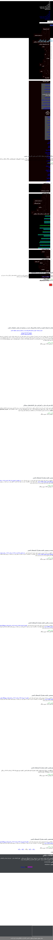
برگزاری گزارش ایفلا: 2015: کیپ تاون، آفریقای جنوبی (38, 156)
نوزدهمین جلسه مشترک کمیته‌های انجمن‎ (42, 767)
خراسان (48, 120)
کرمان (49, 129)
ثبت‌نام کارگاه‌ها (47, 9)
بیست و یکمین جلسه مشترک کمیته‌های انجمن (40, 622)
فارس (49, 125)
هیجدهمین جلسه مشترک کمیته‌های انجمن (42, 839)
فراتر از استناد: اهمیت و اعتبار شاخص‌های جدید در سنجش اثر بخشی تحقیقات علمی (30, 327)
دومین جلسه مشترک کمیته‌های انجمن (43, 477)
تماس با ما (48, 5)
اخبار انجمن (46, 26)
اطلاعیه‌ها (48, 150)
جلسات (47, 270)
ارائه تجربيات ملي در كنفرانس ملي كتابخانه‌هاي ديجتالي (38, 405)
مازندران (48, 136)
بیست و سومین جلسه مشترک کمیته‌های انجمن (40, 550)
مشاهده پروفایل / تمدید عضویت (44, 6)
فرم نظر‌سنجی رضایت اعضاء (45, 17)
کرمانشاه (48, 131)
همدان (49, 139)
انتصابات (48, 160)
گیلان (49, 134)
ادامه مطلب (50, 162)
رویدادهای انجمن (45, 259)
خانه (49, 1)
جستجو (50, 21)
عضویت (49, 4)
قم (49, 127)
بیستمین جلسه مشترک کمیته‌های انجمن (42, 695)
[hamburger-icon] (51, 25)
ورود (49, 3)
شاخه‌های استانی (45, 249)
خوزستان (48, 122)
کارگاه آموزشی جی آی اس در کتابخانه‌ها (42, 272)
